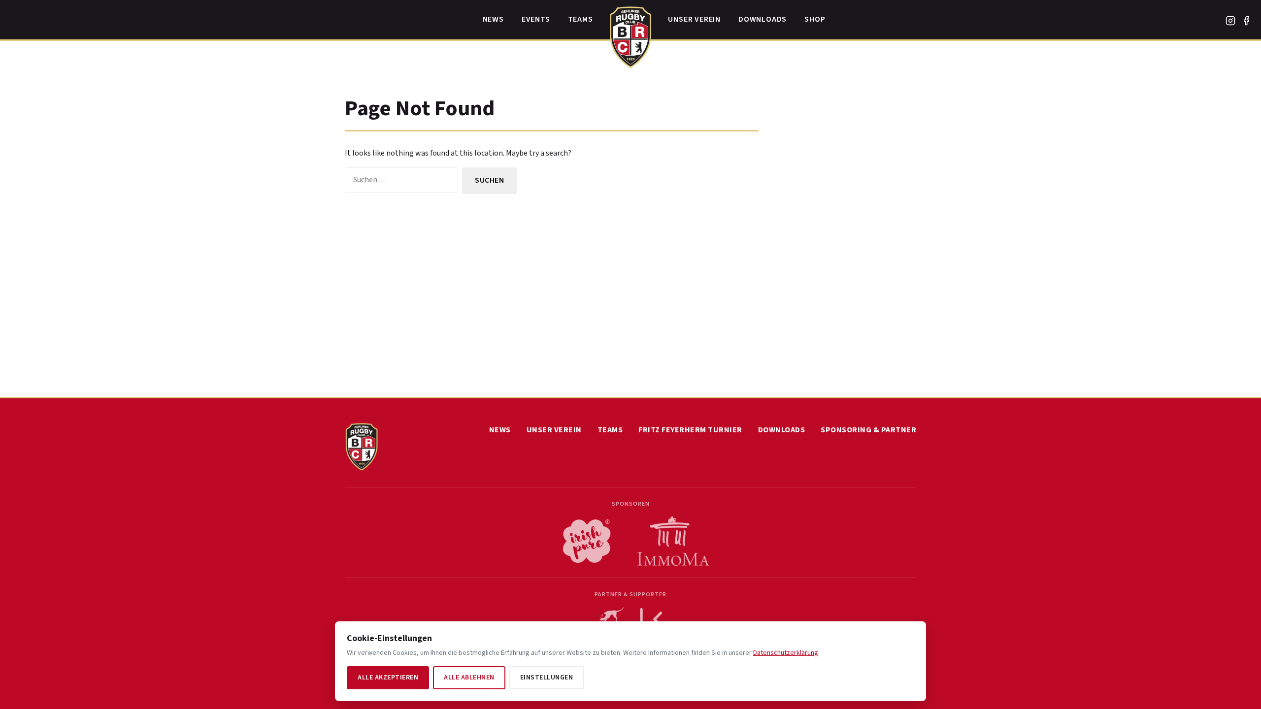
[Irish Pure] (587, 541)
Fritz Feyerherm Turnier (690, 429)
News (493, 19)
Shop (814, 19)
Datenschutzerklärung (785, 653)
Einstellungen (546, 677)
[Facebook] (1246, 21)
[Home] (631, 34)
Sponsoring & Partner (868, 429)
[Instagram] (1230, 21)
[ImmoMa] (673, 541)
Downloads (762, 19)
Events (536, 19)
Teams (580, 19)
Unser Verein (694, 19)
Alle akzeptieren (388, 677)
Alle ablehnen (469, 677)
